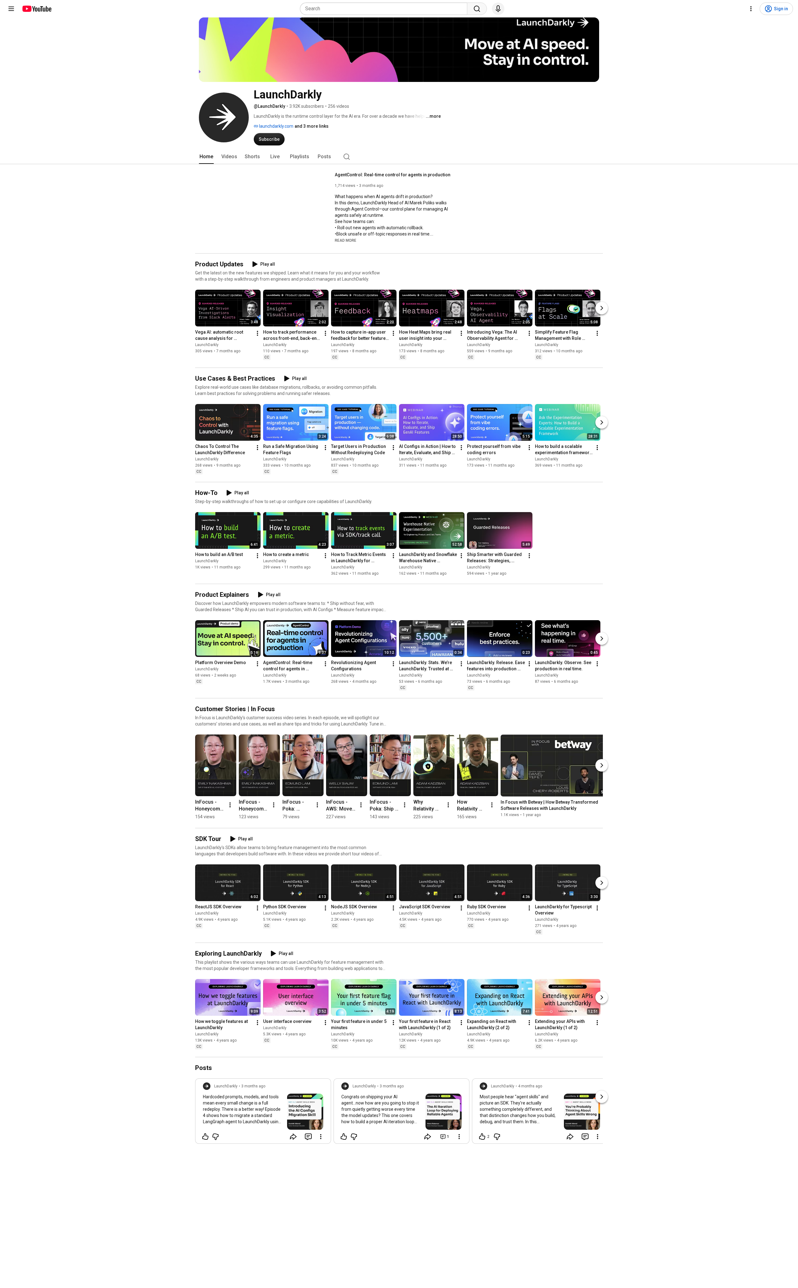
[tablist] (399, 156)
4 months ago (530, 1086)
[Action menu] (321, 1136)
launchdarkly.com (275, 126)
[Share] (293, 1136)
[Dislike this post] (215, 1137)
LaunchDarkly (207, 345)
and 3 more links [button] (312, 126)
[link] (263, 1112)
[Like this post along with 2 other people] (482, 1137)
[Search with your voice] (498, 8)
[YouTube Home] (36, 8)
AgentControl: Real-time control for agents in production (392, 174)
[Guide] (11, 8)
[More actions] (257, 333)
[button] (345, 240)
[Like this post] (205, 1137)
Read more (345, 240)
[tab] (206, 156)
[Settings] (751, 8)
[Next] (601, 308)
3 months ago (253, 1086)
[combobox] (385, 8)
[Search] (477, 8)
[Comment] (308, 1136)
